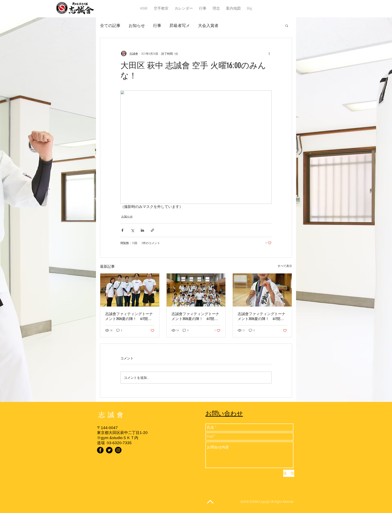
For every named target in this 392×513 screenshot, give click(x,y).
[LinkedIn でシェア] (142, 230)
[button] (287, 25)
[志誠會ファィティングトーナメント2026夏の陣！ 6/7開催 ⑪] (262, 290)
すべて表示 (285, 266)
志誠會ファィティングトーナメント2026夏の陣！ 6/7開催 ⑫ (129, 316)
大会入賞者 (208, 25)
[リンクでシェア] (152, 230)
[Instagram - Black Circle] (118, 450)
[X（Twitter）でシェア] (132, 230)
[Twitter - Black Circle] (109, 450)
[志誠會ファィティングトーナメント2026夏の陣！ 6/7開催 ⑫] (129, 290)
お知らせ (137, 25)
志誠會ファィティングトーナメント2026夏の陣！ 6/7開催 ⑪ (262, 316)
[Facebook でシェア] (122, 230)
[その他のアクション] (269, 53)
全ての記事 (110, 25)
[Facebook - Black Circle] (100, 450)
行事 (157, 25)
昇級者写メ (179, 25)
